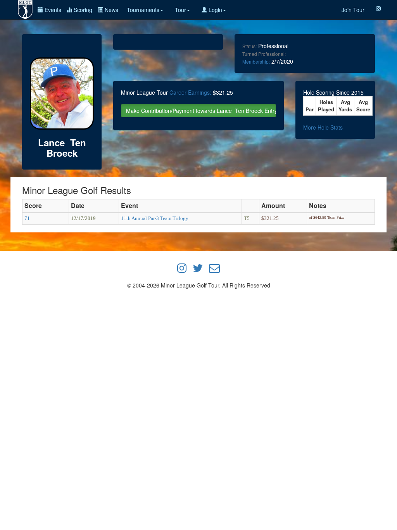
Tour (180, 10)
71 (27, 218)
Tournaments (143, 10)
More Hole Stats (323, 127)
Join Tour (353, 10)
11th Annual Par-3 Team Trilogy (154, 218)
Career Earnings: (190, 92)
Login (214, 10)
